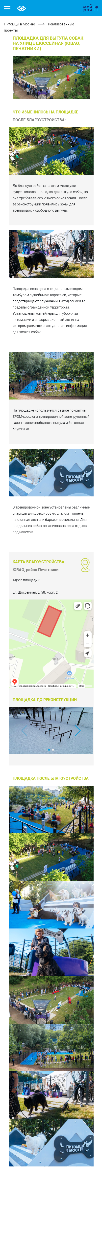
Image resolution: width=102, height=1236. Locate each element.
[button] (78, 730)
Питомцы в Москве (20, 24)
